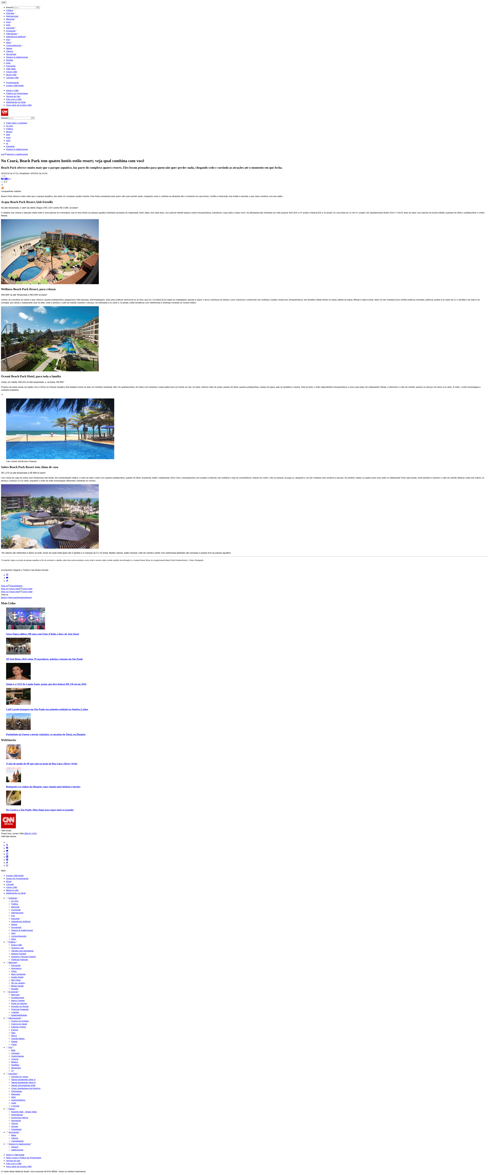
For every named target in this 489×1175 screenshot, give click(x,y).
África (14, 1035)
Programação (12, 82)
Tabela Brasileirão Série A (23, 1079)
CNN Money (11, 33)
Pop (8, 39)
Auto (8, 63)
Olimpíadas (16, 1091)
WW (8, 134)
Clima (14, 971)
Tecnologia (11, 54)
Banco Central (18, 1000)
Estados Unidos (18, 1026)
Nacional (10, 19)
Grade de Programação (17, 878)
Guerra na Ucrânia (20, 1021)
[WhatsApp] (7, 865)
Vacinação (16, 1120)
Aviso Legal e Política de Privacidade (23, 1157)
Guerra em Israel (19, 1024)
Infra (8, 25)
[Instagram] (7, 854)
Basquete (15, 1094)
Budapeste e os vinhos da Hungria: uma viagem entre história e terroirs (43, 786)
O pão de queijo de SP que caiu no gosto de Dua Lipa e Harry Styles (41, 763)
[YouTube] (7, 851)
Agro (8, 22)
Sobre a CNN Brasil (15, 1154)
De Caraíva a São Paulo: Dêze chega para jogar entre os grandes (40, 809)
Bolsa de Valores (19, 1003)
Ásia (13, 1032)
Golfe (13, 1103)
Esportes (10, 27)
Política (9, 10)
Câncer (14, 1123)
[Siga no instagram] (7, 575)
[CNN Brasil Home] (15, 115)
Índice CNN (16, 945)
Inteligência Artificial (15, 36)
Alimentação (17, 1114)
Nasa (13, 1135)
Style (8, 42)
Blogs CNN (11, 74)
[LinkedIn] (7, 856)
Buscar (9, 7)
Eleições (10, 13)
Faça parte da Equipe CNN (18, 105)
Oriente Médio (18, 1038)
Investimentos (17, 997)
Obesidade (16, 1129)
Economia (10, 30)
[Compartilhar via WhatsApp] (8, 179)
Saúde (9, 48)
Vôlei (13, 1097)
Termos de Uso (13, 96)
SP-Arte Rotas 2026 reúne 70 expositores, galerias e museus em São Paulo (44, 659)
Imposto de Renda (20, 1006)
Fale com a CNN (13, 99)
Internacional (12, 16)
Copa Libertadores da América (25, 1088)
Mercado (15, 994)
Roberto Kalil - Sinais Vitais (24, 1111)
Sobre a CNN (12, 90)
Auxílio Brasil (17, 977)
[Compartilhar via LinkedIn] (6, 179)
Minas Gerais (17, 985)
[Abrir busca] (38, 7)
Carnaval (15, 1053)
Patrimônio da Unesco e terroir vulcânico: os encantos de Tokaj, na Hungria (45, 734)
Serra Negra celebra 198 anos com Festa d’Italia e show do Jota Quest (42, 634)
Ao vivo (9, 125)
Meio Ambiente (18, 974)
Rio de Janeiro (18, 983)
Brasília (14, 988)
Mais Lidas (8, 603)
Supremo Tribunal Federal (23, 956)
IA (7, 143)
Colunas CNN (12, 77)
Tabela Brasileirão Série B (23, 1082)
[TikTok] (7, 862)
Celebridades (17, 1056)
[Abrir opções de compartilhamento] (6, 182)
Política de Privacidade (17, 93)
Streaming (16, 1067)
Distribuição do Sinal (16, 102)
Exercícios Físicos (19, 1117)
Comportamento (13, 45)
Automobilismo (18, 1100)
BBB (13, 1050)
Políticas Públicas (19, 959)
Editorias (13, 898)
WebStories (8, 740)
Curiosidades (17, 1141)
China (14, 1044)
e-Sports (15, 1105)
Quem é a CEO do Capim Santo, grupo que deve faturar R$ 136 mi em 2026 (46, 684)
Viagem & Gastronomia (17, 57)
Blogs (8, 881)
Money (9, 131)
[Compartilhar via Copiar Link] (10, 179)
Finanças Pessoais (20, 1009)
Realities (15, 1065)
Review (9, 60)
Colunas (10, 884)
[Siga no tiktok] (7, 580)
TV (12, 1070)
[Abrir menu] (3, 2)
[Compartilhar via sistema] (2, 185)
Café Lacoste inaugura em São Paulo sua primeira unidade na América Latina (47, 709)
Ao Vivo (14, 901)
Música (14, 1062)
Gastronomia (17, 1149)
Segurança (16, 968)
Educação (11, 66)
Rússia (14, 1041)
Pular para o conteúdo (16, 123)
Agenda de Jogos (19, 1076)
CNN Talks (11, 68)
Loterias (15, 1012)
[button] (244, 428)
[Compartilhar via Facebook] (2, 179)
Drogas (14, 1126)
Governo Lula (17, 947)
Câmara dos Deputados (22, 950)
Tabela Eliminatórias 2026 (23, 1085)
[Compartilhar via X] (4, 179)
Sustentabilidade (19, 1015)
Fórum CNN (11, 71)
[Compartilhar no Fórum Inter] (2, 188)
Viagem (14, 1146)
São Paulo (16, 980)
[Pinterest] (7, 859)
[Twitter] (7, 845)
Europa (14, 1029)
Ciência (9, 51)
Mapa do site (12, 890)
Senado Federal (18, 953)
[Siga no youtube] (7, 577)
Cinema (14, 1059)
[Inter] (7, 842)
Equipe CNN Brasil (15, 85)
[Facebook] (7, 848)
